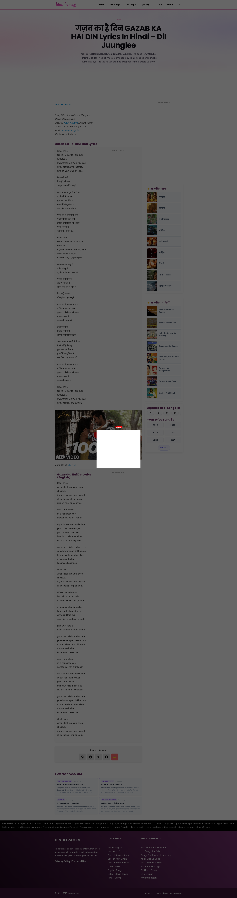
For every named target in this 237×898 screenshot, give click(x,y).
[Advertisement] (118, 448)
